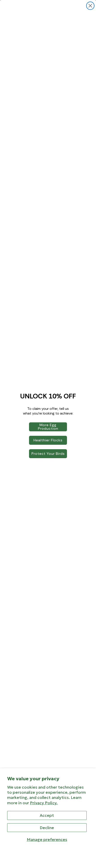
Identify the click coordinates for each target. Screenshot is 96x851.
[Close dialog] (90, 6)
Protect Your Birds (48, 453)
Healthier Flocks (48, 440)
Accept (47, 815)
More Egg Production (48, 427)
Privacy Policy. (44, 802)
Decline (47, 827)
